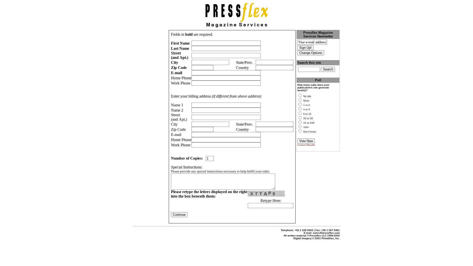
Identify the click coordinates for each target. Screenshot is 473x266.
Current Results (306, 145)
